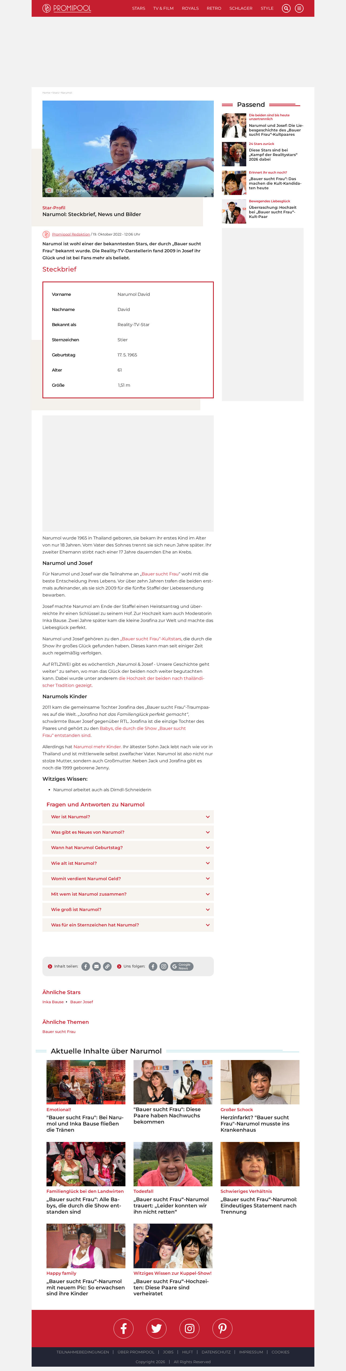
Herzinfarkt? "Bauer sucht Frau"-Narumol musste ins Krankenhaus (255, 1123)
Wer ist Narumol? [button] (70, 816)
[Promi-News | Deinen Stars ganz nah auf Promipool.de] (85, 8)
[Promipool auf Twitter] (156, 1328)
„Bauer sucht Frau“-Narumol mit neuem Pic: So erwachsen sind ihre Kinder (85, 1287)
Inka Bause (53, 1002)
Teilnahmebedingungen (82, 1352)
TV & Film (163, 8)
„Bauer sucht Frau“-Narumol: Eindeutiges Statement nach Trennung (259, 1205)
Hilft (187, 1352)
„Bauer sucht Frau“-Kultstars (150, 638)
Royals (190, 8)
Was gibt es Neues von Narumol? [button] (87, 832)
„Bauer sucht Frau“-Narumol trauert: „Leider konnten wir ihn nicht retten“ (171, 1205)
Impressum (251, 1352)
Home (46, 92)
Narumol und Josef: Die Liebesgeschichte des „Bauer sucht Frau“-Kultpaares (276, 130)
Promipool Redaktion (71, 234)
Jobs (168, 1352)
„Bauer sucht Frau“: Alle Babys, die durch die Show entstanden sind (83, 1205)
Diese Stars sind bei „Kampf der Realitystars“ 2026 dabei (273, 155)
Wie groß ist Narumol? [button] (76, 909)
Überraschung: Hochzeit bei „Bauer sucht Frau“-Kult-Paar (273, 212)
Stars (138, 8)
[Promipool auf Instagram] (189, 1328)
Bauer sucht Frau (160, 574)
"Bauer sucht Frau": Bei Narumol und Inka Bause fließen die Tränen (85, 1123)
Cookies (281, 1352)
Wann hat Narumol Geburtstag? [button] (87, 847)
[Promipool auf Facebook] (123, 1328)
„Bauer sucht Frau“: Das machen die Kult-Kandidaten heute (275, 183)
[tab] (128, 816)
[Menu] (299, 8)
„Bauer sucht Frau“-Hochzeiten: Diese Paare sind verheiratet (171, 1287)
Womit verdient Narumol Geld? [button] (86, 878)
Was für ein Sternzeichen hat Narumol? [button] (95, 925)
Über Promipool (136, 1352)
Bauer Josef (81, 1002)
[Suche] (286, 8)
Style (267, 8)
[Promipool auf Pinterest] (222, 1328)
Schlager (240, 8)
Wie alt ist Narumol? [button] (74, 863)
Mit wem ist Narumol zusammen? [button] (89, 894)
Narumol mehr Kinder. (98, 746)
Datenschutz (216, 1352)
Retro (214, 8)
